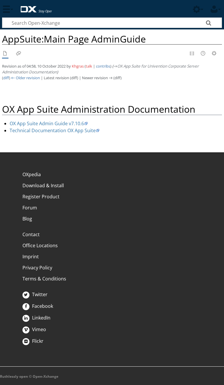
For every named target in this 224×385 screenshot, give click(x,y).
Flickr (37, 341)
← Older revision (25, 77)
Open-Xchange (34, 6)
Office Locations (40, 245)
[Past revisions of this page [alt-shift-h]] (203, 53)
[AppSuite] (5, 53)
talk (89, 66)
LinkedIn (40, 318)
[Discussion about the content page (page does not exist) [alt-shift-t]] (18, 53)
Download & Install (43, 185)
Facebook (42, 306)
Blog (27, 219)
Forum (29, 207)
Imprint (30, 256)
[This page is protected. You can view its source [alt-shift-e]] (192, 53)
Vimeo (38, 329)
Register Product (41, 196)
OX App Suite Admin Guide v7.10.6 (47, 123)
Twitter (39, 294)
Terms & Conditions (44, 278)
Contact (31, 234)
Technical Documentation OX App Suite (53, 130)
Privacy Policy (37, 267)
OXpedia (31, 174)
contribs (103, 66)
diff (6, 77)
